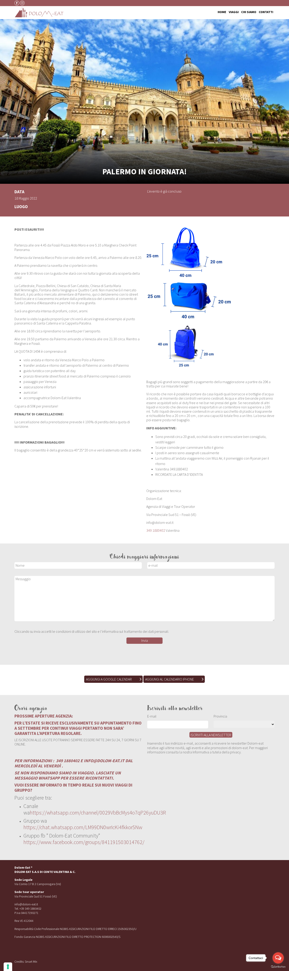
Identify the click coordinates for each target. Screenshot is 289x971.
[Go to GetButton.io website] (278, 966)
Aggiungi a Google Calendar (109, 679)
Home (222, 12)
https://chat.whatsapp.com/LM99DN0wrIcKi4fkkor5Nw (82, 827)
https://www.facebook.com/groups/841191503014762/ (83, 842)
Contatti (266, 12)
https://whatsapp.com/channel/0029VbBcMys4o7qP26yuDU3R (98, 812)
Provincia (220, 716)
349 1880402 (155, 530)
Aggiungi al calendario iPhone (169, 679)
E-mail (151, 716)
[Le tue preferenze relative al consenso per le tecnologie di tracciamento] (8, 966)
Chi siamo (248, 12)
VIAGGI (234, 12)
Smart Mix (31, 961)
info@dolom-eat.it (26, 904)
